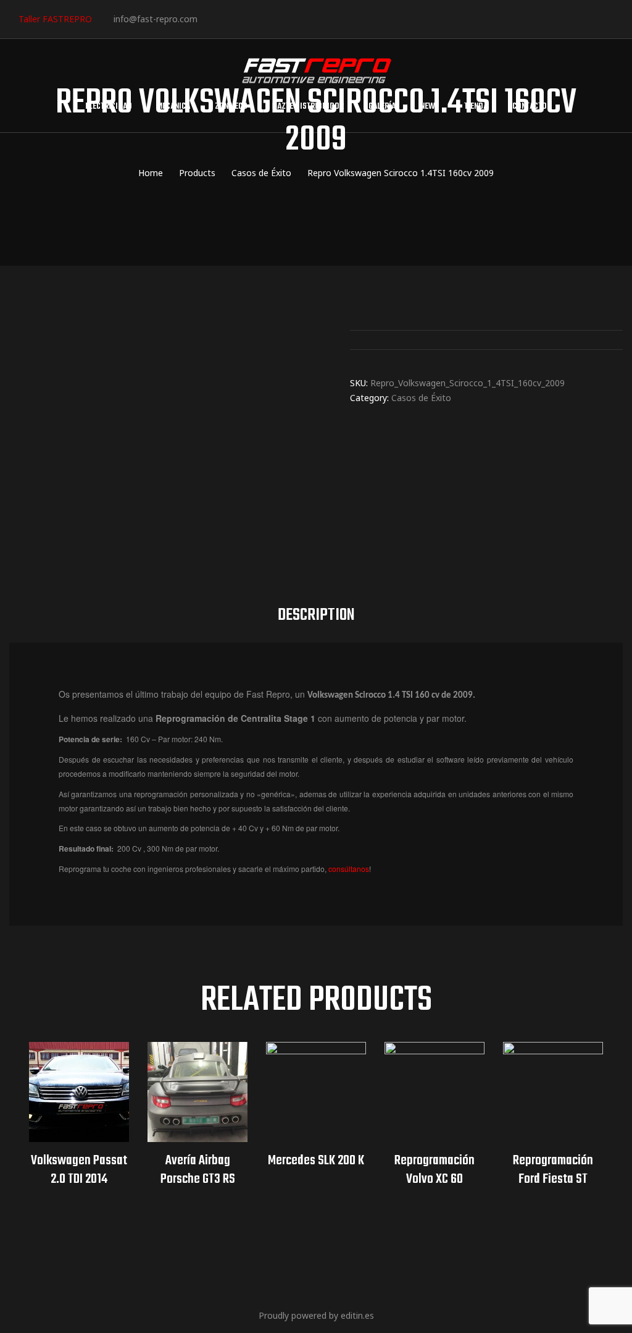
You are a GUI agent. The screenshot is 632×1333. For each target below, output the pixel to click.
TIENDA (476, 106)
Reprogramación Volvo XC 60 (434, 1169)
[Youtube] (287, 18)
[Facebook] (211, 18)
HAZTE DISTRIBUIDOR (308, 106)
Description (316, 615)
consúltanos (348, 868)
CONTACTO (529, 106)
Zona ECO (231, 106)
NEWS (429, 106)
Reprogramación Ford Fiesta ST (553, 1169)
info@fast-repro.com (156, 19)
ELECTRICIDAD (108, 106)
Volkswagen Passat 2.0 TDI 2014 (79, 1169)
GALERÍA (382, 106)
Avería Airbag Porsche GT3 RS (197, 1169)
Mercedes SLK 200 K (316, 1160)
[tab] (316, 615)
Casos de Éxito (421, 398)
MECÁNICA (173, 106)
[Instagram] (249, 18)
